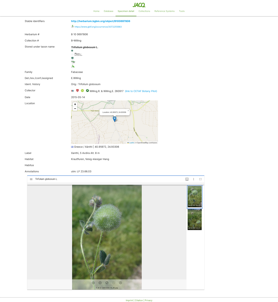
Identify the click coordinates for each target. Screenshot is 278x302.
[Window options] (193, 179)
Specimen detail (126, 11)
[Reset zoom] (107, 282)
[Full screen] (200, 179)
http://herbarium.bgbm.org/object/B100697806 (100, 21)
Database (108, 11)
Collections (144, 11)
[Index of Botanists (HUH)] (77, 91)
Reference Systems (164, 11)
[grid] (195, 237)
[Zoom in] (93, 282)
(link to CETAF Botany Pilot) (141, 91)
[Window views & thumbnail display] (187, 179)
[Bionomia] (87, 91)
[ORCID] (83, 91)
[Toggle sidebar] (31, 179)
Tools (182, 11)
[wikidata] (73, 91)
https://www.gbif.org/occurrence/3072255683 (98, 26)
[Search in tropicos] (72, 51)
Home (96, 11)
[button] (114, 119)
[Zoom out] (100, 282)
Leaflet (131, 142)
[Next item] (120, 282)
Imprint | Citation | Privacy (139, 300)
